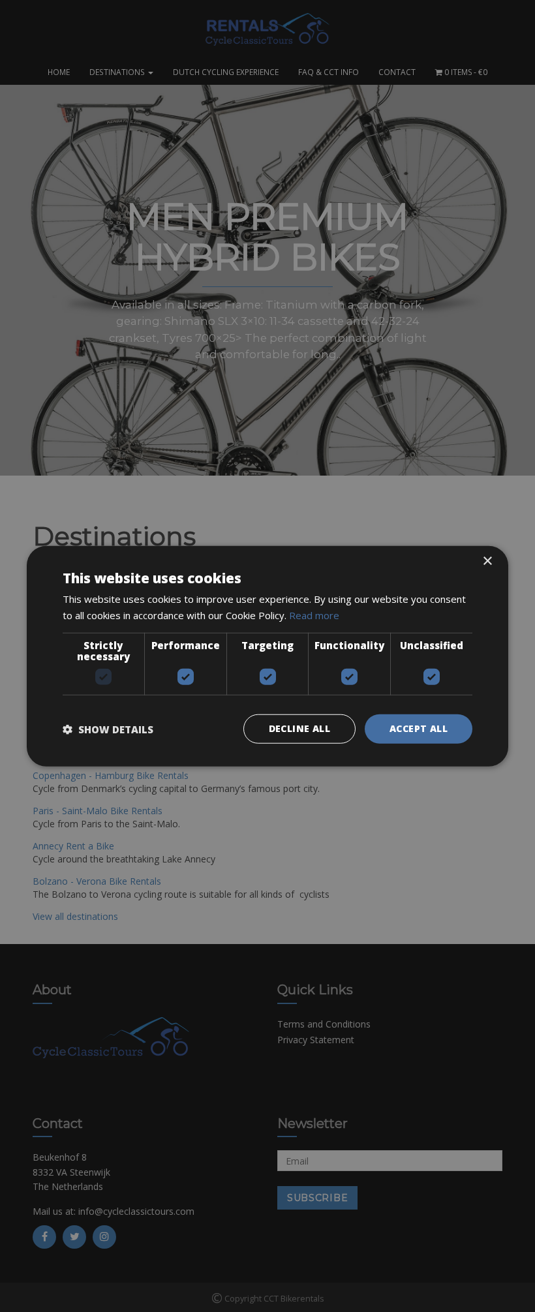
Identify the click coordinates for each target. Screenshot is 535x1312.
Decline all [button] (299, 728)
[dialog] (267, 656)
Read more (314, 614)
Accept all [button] (419, 728)
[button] (108, 729)
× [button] (487, 561)
